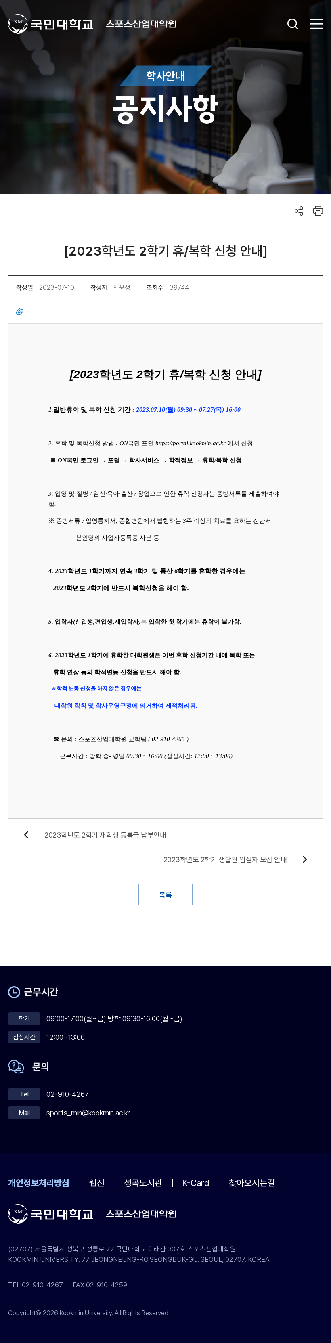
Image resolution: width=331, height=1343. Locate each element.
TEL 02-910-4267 (35, 1285)
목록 (165, 894)
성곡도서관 (143, 1182)
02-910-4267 (67, 1094)
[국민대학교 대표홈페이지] (54, 24)
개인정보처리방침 (38, 1182)
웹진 (97, 1182)
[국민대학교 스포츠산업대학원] (141, 24)
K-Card (195, 1182)
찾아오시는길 (252, 1182)
